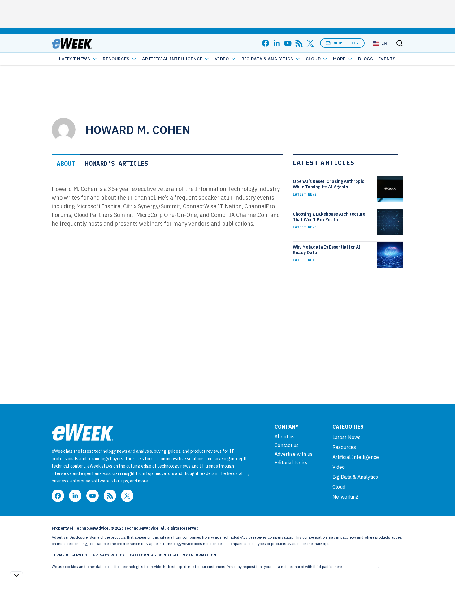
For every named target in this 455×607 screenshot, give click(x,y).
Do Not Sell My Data (361, 566)
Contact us (287, 445)
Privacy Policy (109, 555)
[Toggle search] (399, 43)
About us (285, 436)
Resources (344, 447)
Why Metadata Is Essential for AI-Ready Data (327, 249)
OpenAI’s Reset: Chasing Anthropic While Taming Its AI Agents (328, 184)
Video (222, 59)
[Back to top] (442, 588)
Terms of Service (70, 555)
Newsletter (346, 43)
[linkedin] (276, 43)
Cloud (313, 59)
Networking (345, 497)
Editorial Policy (291, 462)
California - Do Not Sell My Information (173, 555)
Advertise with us (294, 453)
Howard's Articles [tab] (116, 163)
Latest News (74, 59)
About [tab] (66, 163)
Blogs (365, 59)
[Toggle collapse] (16, 575)
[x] (310, 43)
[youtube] (288, 43)
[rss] (299, 43)
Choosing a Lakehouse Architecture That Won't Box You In (329, 216)
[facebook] (265, 43)
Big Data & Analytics (267, 59)
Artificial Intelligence (172, 59)
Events (387, 59)
